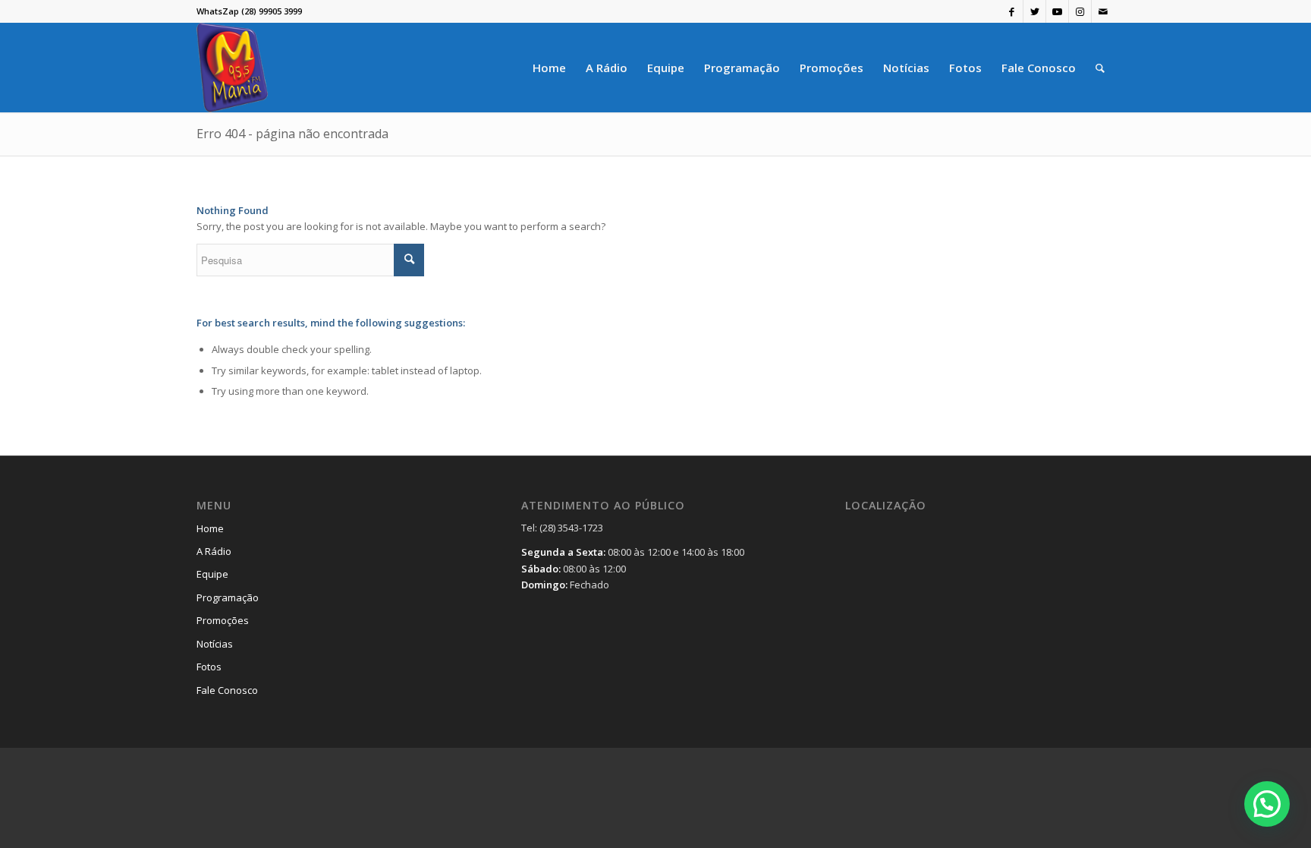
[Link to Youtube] (1057, 11)
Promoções (222, 620)
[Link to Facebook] (1012, 11)
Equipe (212, 574)
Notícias (214, 644)
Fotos (209, 666)
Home (210, 528)
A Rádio (213, 551)
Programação (227, 597)
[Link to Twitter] (1034, 11)
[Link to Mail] (1103, 11)
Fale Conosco (227, 690)
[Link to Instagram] (1080, 11)
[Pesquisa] (1100, 67)
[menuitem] (549, 67)
